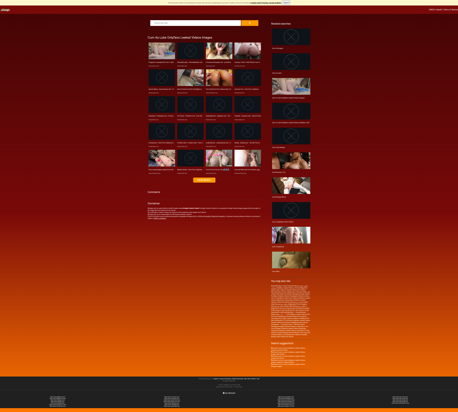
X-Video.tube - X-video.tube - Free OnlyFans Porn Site (196, 143)
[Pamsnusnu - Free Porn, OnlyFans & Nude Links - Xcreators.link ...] (162, 139)
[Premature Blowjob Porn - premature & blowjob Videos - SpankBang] (219, 59)
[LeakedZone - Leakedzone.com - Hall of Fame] (219, 139)
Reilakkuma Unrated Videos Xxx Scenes (292, 316)
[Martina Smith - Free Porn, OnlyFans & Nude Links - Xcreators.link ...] (190, 166)
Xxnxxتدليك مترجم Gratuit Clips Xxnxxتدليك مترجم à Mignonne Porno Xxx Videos (289, 307)
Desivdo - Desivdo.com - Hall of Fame (247, 116)
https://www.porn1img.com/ (400, 397)
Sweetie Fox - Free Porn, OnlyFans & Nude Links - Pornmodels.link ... (258, 89)
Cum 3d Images (277, 48)
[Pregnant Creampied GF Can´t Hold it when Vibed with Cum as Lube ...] (162, 59)
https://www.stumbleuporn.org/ (400, 403)
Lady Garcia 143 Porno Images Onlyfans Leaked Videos (289, 327)
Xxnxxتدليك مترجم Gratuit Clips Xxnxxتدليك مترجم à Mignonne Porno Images (289, 303)
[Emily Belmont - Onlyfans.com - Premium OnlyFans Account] (219, 112)
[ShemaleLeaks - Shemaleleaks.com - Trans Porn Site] (190, 59)
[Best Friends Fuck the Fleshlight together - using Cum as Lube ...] (190, 85)
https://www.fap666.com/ (58, 403)
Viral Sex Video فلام (303, 292)
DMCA (431, 9)
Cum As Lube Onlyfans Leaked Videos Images (288, 98)
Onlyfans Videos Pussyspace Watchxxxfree (293, 296)
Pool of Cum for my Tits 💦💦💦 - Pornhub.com (223, 170)
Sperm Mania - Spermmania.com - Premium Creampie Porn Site (171, 89)
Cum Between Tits (278, 172)
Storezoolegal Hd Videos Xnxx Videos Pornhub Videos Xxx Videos (289, 289)
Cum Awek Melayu (278, 147)
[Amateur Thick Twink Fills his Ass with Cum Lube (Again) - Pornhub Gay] (247, 59)
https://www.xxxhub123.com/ (172, 400)
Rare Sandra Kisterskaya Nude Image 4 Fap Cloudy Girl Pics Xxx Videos (290, 309)
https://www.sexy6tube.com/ (286, 397)
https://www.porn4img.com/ (400, 401)
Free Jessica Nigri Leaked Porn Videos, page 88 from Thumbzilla (172, 170)
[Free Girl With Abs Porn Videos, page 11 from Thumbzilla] (247, 166)
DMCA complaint (160, 218)
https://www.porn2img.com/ (400, 398)
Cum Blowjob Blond (279, 197)
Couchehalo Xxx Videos (291, 335)
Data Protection (237, 379)
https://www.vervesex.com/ (172, 397)
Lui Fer (273, 298)
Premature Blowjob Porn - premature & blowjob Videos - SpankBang (230, 62)
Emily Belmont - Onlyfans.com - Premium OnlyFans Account (226, 116)
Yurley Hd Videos (283, 302)
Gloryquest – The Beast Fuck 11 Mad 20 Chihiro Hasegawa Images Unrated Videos (288, 325)
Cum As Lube (276, 73)
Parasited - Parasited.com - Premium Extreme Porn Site (168, 116)
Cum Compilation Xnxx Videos (282, 222)
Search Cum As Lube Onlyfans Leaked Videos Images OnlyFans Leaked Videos (288, 361)
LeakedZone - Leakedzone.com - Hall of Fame (222, 143)
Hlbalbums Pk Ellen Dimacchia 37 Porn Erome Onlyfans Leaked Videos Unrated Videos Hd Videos (290, 320)
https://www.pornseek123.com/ (286, 400)
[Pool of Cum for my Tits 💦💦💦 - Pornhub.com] (219, 166)
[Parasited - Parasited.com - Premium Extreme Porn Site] (162, 112)
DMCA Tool (255, 379)
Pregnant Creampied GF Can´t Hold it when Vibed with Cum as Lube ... (173, 62)
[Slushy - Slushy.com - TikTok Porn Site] (247, 139)
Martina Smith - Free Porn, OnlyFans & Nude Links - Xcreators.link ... (200, 170)
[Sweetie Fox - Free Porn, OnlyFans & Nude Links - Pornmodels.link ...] (247, 85)
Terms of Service (451, 9)
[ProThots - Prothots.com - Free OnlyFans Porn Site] (190, 112)
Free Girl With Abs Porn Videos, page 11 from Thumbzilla (254, 170)
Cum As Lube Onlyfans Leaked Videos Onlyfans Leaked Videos (294, 123)
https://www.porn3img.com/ (400, 400)
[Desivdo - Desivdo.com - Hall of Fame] (247, 112)
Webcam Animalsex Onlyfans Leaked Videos (288, 329)
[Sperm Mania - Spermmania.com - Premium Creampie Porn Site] (162, 85)
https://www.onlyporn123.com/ (286, 406)
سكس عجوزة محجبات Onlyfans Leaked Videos (289, 287)
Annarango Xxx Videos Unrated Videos (285, 318)
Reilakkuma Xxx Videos (299, 322)
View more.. (204, 180)
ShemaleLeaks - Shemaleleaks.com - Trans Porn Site (196, 62)
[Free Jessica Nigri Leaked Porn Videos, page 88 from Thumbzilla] (162, 166)
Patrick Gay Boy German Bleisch (288, 333)
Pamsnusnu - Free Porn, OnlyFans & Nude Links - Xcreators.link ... (171, 143)
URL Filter (247, 379)
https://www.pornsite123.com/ (57, 404)
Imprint (439, 9)
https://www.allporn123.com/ (286, 404)
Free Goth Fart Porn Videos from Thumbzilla (221, 89)
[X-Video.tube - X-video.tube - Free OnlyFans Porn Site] (190, 139)
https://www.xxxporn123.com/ (172, 401)
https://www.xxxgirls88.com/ (172, 406)
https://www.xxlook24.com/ (171, 404)
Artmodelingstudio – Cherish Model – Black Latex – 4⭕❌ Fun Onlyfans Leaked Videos (289, 313)
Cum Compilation (278, 247)
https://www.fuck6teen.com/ (286, 398)
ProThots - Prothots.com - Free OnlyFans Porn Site (195, 116)
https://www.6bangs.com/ (58, 400)
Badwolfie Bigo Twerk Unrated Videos (284, 286)
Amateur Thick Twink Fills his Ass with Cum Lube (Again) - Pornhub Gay (259, 62)
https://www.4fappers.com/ (57, 397)
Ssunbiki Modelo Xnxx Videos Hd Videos (289, 336)
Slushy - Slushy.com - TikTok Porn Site (247, 143)
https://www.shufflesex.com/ (58, 406)
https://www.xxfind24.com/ (171, 403)
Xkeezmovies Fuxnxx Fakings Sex (283, 292)
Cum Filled (275, 271)
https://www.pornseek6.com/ (286, 401)
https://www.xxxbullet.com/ (172, 398)
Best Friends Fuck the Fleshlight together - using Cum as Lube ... (200, 89)
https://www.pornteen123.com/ (286, 403)
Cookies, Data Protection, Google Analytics (265, 3)
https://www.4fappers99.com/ (57, 398)
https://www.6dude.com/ (58, 401)
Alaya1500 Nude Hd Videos (281, 294)
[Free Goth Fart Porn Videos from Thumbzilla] (219, 85)
